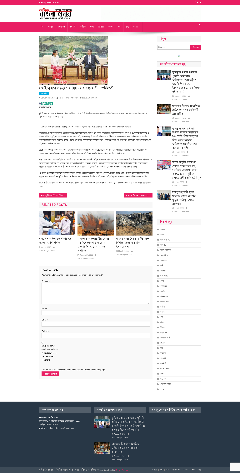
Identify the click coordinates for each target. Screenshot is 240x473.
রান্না (119, 26)
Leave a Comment (89, 98)
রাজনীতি (73, 26)
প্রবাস (162, 322)
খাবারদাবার (164, 276)
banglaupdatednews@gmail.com (60, 428)
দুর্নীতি (162, 312)
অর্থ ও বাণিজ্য (165, 239)
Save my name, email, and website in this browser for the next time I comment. (50, 353)
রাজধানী (163, 358)
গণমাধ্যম (163, 286)
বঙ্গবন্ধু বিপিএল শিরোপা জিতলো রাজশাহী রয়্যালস (54, 195)
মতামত (110, 26)
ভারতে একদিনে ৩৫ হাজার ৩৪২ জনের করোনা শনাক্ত (56, 240)
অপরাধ (163, 234)
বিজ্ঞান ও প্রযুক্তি (165, 337)
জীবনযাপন (164, 296)
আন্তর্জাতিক (61, 26)
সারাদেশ (163, 379)
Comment (46, 281)
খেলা (92, 26)
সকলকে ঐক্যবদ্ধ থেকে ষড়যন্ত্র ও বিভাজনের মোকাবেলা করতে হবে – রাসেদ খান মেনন (139, 195)
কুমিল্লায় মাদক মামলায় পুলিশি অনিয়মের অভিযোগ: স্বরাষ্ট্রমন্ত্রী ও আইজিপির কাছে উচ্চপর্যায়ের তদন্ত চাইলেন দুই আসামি (186, 82)
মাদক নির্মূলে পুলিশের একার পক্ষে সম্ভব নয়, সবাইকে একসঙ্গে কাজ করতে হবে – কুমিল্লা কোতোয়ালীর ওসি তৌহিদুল (186, 170)
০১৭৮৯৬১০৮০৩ (52, 424)
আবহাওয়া (163, 260)
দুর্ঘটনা (162, 306)
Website (45, 331)
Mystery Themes (121, 470)
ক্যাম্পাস (163, 270)
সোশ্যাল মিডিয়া (165, 384)
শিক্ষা (162, 373)
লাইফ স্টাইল (164, 368)
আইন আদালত (165, 250)
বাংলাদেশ (163, 332)
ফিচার (162, 327)
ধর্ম (161, 317)
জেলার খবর (164, 301)
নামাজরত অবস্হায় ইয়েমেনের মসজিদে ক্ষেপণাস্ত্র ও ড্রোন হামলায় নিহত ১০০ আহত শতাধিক (93, 244)
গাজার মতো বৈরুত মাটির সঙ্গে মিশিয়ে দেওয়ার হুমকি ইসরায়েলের (132, 242)
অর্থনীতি (83, 26)
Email (45, 320)
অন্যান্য (135, 26)
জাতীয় (50, 26)
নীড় (42, 26)
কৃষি (161, 265)
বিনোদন (101, 26)
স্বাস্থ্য (127, 26)
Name (45, 308)
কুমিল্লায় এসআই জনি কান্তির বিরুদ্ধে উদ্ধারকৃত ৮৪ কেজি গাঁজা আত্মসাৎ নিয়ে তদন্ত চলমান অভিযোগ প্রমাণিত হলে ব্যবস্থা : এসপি (185, 138)
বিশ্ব (161, 348)
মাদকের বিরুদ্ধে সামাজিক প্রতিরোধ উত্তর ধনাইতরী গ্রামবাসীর (186, 110)
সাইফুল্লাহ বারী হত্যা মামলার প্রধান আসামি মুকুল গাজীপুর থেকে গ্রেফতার (184, 198)
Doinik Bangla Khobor (68, 98)
